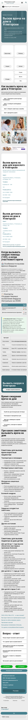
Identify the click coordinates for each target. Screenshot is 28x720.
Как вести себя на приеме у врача (10, 620)
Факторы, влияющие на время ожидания (11, 420)
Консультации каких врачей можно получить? (12, 651)
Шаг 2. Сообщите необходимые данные (12, 104)
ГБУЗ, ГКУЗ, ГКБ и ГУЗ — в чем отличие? (12, 615)
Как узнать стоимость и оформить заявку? (12, 656)
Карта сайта (5, 682)
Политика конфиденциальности (10, 680)
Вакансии (15, 700)
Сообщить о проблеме (8, 685)
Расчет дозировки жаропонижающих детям (14, 246)
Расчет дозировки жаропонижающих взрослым (12, 201)
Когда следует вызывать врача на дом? (13, 637)
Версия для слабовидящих (11, 6)
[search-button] (26, 2)
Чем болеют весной (7, 622)
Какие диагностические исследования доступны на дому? (13, 646)
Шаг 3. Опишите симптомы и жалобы (14, 108)
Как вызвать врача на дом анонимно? (13, 661)
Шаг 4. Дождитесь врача (10, 112)
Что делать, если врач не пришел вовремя (12, 425)
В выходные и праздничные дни (12, 415)
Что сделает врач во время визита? (12, 641)
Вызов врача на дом (10, 1)
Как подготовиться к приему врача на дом (13, 617)
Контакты (5, 687)
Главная (5, 15)
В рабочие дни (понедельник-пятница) (14, 411)
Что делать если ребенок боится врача (12, 627)
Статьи (23, 700)
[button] (22, 2)
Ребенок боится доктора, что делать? (12, 244)
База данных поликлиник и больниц (11, 625)
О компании (6, 700)
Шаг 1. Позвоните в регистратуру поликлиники (12, 99)
